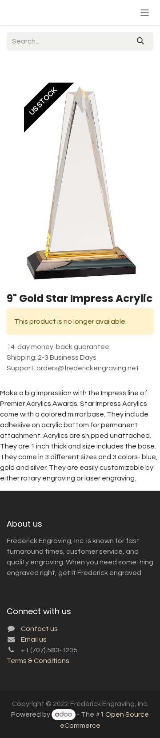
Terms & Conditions (38, 660)
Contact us (39, 628)
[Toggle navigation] (144, 12)
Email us (34, 639)
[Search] (140, 41)
